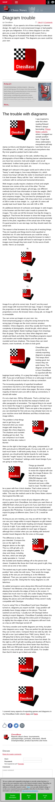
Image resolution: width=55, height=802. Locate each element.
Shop (5, 2)
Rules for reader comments (12, 754)
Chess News (19, 10)
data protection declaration (30, 791)
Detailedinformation (12, 796)
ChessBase (16, 734)
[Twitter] (16, 725)
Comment (6, 767)
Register (21, 764)
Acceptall (45, 796)
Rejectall (29, 796)
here (28, 714)
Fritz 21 (7, 84)
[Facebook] (10, 725)
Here (28, 787)
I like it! (40, 22)
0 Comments (48, 22)
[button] (16, 2)
